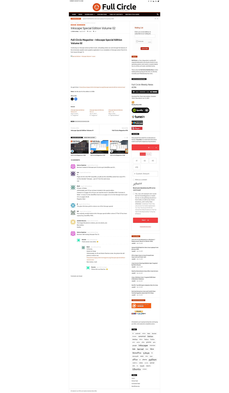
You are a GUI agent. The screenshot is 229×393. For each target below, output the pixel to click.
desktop (134, 339)
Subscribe (145, 48)
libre (152, 349)
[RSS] (156, 1)
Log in (133, 378)
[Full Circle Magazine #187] (99, 147)
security (146, 362)
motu (146, 356)
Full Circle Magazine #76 (120, 130)
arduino (143, 333)
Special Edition (81, 24)
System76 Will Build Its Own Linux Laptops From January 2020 (98, 18)
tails (133, 366)
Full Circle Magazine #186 (117, 155)
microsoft (135, 356)
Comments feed (136, 383)
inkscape (82, 121)
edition (76, 121)
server (152, 363)
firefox (152, 339)
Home (74, 14)
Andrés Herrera (81, 220)
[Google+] (151, 1)
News (80, 14)
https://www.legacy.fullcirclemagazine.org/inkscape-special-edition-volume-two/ (102, 87)
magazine (73, 24)
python (153, 359)
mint (141, 356)
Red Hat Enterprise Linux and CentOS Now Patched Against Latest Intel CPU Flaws (143, 292)
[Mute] (151, 92)
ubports (148, 366)
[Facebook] (149, 1)
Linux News (136, 236)
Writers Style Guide (132, 14)
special (86, 121)
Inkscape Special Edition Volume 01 (82, 130)
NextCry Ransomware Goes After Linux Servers (145, 271)
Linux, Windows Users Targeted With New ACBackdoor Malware (143, 278)
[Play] (134, 92)
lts (152, 352)
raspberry (134, 362)
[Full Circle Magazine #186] (119, 147)
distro (140, 339)
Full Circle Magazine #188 (78, 155)
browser (134, 336)
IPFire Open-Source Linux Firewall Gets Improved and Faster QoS (143, 256)
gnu (154, 342)
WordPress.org (136, 386)
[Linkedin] (154, 1)
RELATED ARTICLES (76, 137)
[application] (145, 92)
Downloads (89, 14)
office (135, 359)
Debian (150, 336)
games (138, 342)
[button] (157, 14)
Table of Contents (116, 14)
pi (140, 359)
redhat (141, 363)
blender (154, 333)
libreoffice (136, 353)
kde (133, 349)
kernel (140, 349)
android (137, 333)
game (133, 342)
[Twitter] (158, 1)
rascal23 (133, 243)
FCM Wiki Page (102, 14)
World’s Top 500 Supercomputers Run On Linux (145, 285)
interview (152, 345)
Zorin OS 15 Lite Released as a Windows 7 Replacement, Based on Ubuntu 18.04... (143, 240)
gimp (143, 342)
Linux (146, 352)
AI (133, 333)
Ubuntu (136, 369)
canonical (142, 336)
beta (148, 333)
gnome (148, 342)
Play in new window (145, 96)
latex (147, 349)
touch (142, 366)
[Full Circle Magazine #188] (80, 147)
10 (95, 31)
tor (137, 365)
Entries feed (135, 380)
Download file (135, 96)
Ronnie (84, 239)
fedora (146, 339)
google (134, 345)
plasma (144, 359)
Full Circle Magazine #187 (97, 155)
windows (145, 369)
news (151, 356)
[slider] (155, 91)
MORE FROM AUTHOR (89, 137)
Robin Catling (75, 31)
